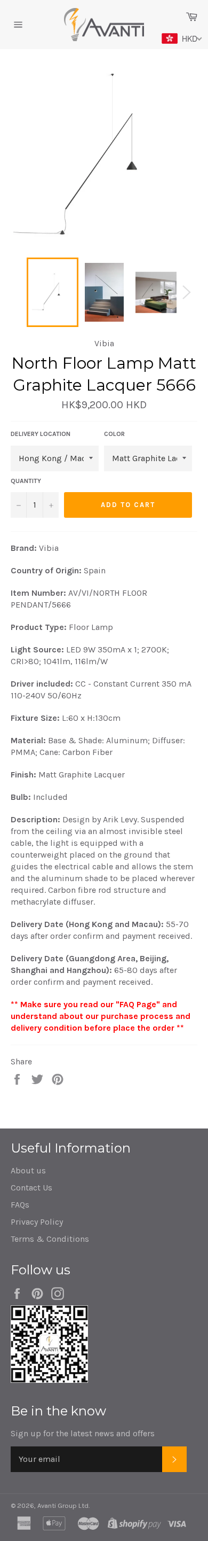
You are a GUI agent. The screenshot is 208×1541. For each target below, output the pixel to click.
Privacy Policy (37, 1222)
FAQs (20, 1205)
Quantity (26, 481)
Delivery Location (40, 434)
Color (114, 434)
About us (28, 1170)
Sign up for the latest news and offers (83, 1433)
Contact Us (31, 1187)
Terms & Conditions (50, 1239)
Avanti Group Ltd (63, 1505)
